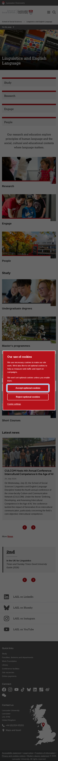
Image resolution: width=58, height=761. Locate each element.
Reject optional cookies (28, 397)
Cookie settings (14, 404)
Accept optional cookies (28, 388)
